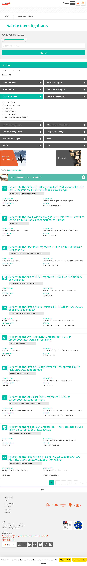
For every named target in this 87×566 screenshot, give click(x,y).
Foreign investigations (12, 132)
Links (6, 501)
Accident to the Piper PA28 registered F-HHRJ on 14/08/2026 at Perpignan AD (45, 248)
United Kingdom (48, 295)
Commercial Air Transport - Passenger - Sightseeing (59, 201)
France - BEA (6, 235)
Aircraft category (54, 82)
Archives (8, 513)
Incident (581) (9, 108)
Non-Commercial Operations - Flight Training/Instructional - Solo (63, 261)
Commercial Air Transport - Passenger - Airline (57, 380)
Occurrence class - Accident (14, 71)
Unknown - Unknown (49, 355)
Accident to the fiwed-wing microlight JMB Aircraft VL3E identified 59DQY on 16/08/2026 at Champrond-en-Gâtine (46, 218)
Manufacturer (9, 89)
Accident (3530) (10, 102)
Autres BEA (9, 498)
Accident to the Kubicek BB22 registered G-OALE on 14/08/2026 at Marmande (45, 278)
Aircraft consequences (12, 125)
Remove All (6, 75)
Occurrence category (56, 89)
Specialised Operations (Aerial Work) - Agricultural (58, 320)
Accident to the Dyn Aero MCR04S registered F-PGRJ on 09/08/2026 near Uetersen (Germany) (40, 338)
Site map (8, 507)
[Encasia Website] (78, 531)
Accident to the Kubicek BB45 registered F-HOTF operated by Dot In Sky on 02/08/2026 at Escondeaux (46, 428)
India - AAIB (5, 385)
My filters (7, 65)
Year (49, 138)
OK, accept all (65, 560)
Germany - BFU (6, 325)
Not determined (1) (11, 114)
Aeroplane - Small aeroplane (10, 261)
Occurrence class (10, 96)
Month (5, 145)
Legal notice (9, 504)
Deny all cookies (80, 560)
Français (66, 3)
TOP (42, 490)
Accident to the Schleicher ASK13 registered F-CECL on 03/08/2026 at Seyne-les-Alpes (39, 398)
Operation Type (9, 82)
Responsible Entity (55, 132)
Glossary (61, 158)
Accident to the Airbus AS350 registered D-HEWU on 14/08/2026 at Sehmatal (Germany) (46, 308)
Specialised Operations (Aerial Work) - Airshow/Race (59, 290)
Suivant (83, 482)
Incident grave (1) (10, 111)
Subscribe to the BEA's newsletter (83, 3)
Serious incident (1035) (12, 105)
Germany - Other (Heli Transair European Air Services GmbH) (61, 325)
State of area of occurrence (58, 125)
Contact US (78, 3)
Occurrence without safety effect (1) (16, 117)
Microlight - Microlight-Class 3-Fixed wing (15, 231)
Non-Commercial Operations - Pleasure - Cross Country (60, 231)
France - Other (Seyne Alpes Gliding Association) (58, 415)
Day (48, 145)
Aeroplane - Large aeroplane (10, 380)
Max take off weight (11, 138)
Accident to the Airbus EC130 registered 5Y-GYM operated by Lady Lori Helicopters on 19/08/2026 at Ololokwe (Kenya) (46, 188)
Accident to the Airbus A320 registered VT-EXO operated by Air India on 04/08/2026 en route (44, 368)
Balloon (4, 290)
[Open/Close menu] (72, 3)
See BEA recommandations (10, 158)
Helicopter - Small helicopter (10, 201)
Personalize (44, 563)
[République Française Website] (67, 531)
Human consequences (56, 96)
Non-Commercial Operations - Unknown (55, 470)
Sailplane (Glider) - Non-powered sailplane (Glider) (17, 410)
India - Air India (47, 385)
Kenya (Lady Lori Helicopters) (52, 205)
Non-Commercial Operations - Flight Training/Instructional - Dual (63, 410)
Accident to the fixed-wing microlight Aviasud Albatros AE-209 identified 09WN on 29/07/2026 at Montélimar (44, 458)
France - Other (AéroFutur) (51, 265)
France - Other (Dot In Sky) (51, 445)
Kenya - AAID (6, 205)
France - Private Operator (51, 235)
